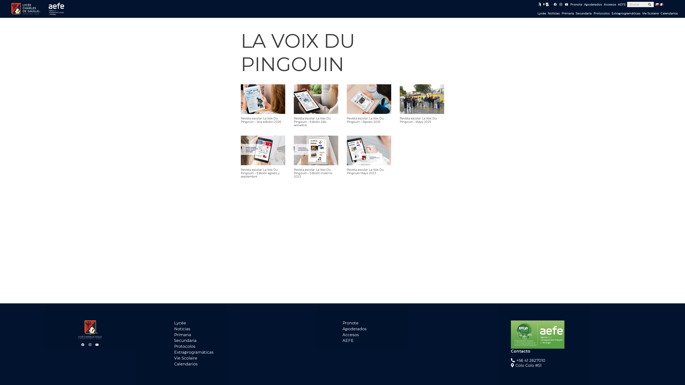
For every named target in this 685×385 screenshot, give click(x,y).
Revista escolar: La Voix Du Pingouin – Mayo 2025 (418, 120)
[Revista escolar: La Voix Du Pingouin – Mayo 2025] (422, 99)
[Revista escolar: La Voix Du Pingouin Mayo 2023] (369, 150)
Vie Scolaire (185, 358)
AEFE (348, 340)
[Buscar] (650, 5)
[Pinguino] (539, 4)
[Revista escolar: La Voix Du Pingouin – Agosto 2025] (369, 99)
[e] (547, 4)
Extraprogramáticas (194, 352)
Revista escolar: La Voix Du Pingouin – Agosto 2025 (365, 120)
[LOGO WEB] (25, 9)
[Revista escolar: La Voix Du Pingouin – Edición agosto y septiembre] (263, 150)
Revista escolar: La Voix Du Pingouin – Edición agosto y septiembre (260, 173)
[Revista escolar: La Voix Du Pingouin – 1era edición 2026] (263, 99)
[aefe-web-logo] (56, 9)
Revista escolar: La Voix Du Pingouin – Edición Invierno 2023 (313, 173)
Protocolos (184, 346)
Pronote (350, 322)
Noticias (182, 328)
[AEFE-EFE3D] (595, 334)
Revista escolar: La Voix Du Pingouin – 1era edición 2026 (261, 120)
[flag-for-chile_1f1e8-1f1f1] (657, 4)
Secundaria (185, 340)
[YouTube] (566, 4)
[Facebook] (555, 4)
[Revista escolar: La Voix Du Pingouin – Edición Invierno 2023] (316, 150)
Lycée (180, 322)
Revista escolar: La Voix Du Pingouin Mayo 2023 (365, 171)
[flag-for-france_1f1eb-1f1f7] (661, 4)
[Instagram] (561, 4)
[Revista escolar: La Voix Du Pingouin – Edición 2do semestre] (316, 99)
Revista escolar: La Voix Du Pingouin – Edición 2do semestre (312, 122)
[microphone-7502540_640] (544, 4)
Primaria (182, 334)
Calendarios (186, 363)
